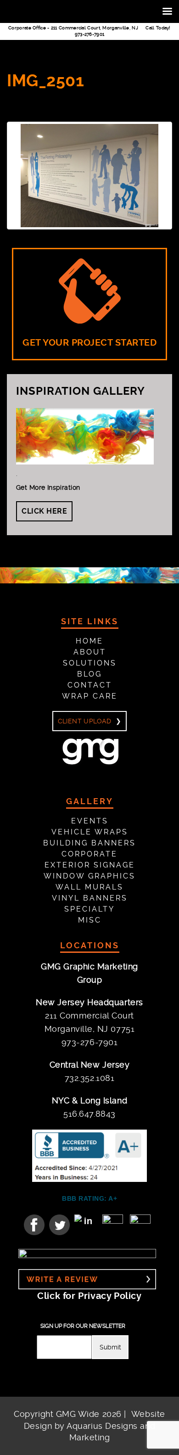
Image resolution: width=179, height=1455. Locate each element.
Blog (89, 674)
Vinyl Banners (90, 898)
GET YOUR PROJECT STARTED (89, 342)
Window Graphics (89, 876)
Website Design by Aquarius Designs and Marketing (94, 1425)
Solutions (90, 663)
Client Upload (84, 721)
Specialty (89, 909)
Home (89, 641)
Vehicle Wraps (89, 832)
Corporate (89, 854)
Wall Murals (89, 887)
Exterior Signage (90, 865)
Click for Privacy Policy (89, 1296)
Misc (89, 920)
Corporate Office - (73, 27)
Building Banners (89, 843)
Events (89, 821)
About (89, 652)
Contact (89, 685)
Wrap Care (89, 696)
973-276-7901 (90, 34)
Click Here (44, 511)
